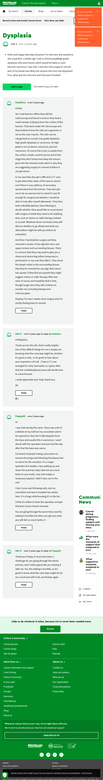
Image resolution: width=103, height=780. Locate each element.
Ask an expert (10, 654)
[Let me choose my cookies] (4, 775)
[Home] (9, 3)
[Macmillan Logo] (35, 745)
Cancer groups (11, 644)
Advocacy (8, 697)
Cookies (55, 763)
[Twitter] (48, 754)
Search (15, 11)
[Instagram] (61, 754)
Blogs (41, 11)
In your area (9, 682)
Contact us (58, 668)
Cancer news (58, 644)
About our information (60, 766)
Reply (24, 311)
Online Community (15, 638)
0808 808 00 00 (51, 735)
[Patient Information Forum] (72, 745)
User (99, 3)
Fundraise (8, 687)
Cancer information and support (19, 668)
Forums (28, 11)
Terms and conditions (10, 766)
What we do (58, 677)
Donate (50, 629)
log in (48, 87)
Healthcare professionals (15, 706)
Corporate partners (62, 687)
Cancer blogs (10, 649)
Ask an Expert (56, 11)
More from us (11, 662)
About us (8, 716)
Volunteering (10, 701)
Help (54, 649)
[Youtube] (55, 754)
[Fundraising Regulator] (55, 745)
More (54, 3)
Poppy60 (20, 416)
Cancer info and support (34, 3)
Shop (6, 711)
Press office (58, 692)
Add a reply (17, 87)
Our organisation (61, 682)
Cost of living (10, 673)
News (72, 11)
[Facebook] (42, 754)
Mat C (14, 44)
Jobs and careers (61, 673)
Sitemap (56, 654)
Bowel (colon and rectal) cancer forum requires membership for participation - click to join (51, 773)
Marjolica (20, 102)
